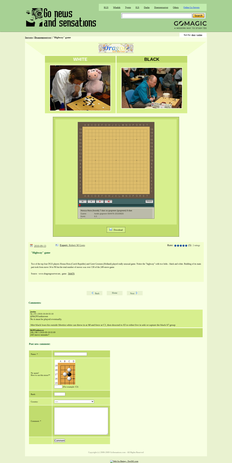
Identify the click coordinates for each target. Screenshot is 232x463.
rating (199, 35)
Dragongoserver (161, 7)
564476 (71, 273)
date (193, 35)
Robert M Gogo (77, 245)
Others (176, 7)
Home (114, 293)
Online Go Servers (191, 7)
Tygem (128, 7)
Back (97, 293)
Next (132, 293)
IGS (137, 7)
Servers (29, 37)
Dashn (147, 7)
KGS (106, 7)
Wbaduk (116, 7)
